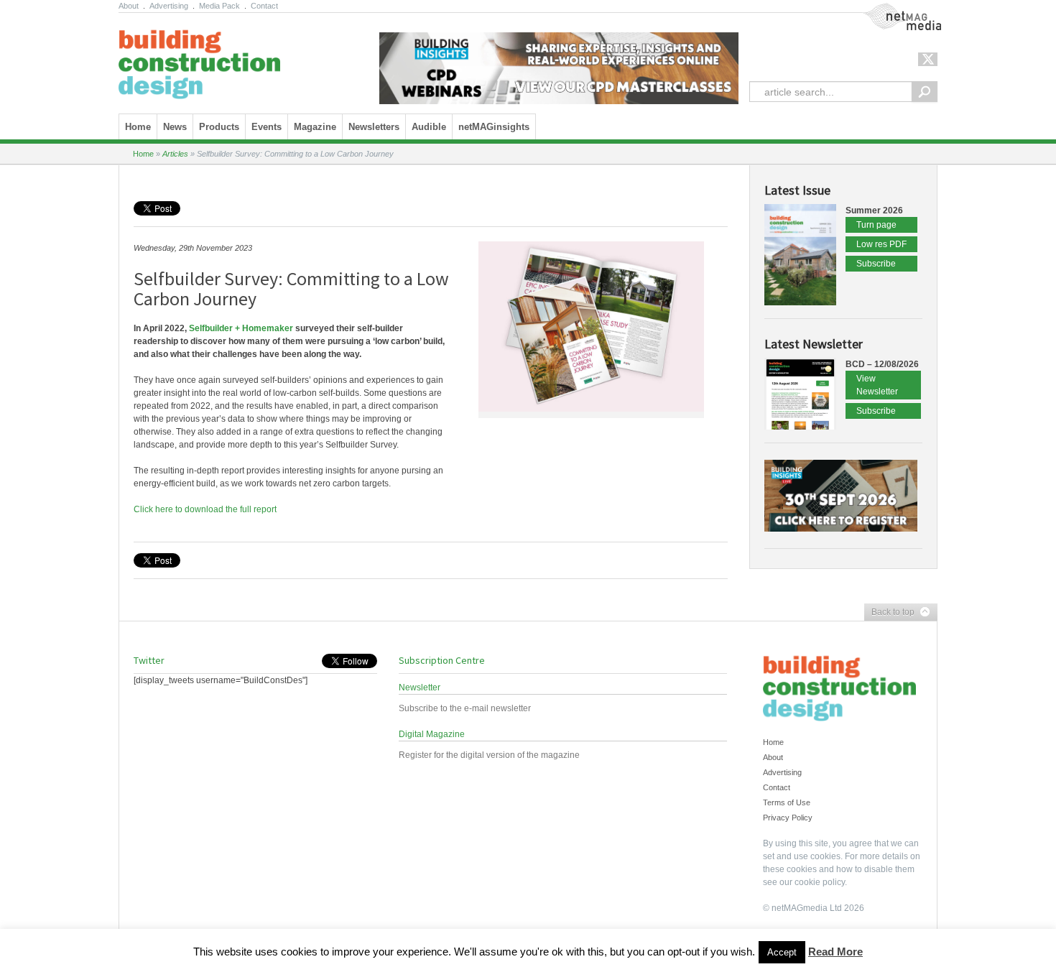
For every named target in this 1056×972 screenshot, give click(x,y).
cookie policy (820, 882)
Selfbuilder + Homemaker (241, 328)
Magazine (315, 126)
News (175, 126)
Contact (264, 5)
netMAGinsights (493, 126)
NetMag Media (891, 9)
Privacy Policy (787, 817)
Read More (835, 951)
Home (138, 126)
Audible (429, 126)
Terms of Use (786, 802)
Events (266, 126)
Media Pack (219, 5)
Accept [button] (782, 952)
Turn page (876, 225)
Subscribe (876, 264)
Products (219, 126)
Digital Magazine (432, 734)
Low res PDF (881, 244)
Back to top (889, 613)
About (129, 5)
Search (924, 91)
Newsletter (419, 687)
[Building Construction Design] (199, 59)
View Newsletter (877, 385)
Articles (175, 153)
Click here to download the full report (205, 509)
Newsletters (373, 126)
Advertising (168, 5)
